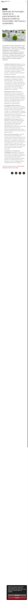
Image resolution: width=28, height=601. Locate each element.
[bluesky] (24, 173)
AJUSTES (10, 591)
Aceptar (17, 597)
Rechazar (17, 595)
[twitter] (12, 173)
